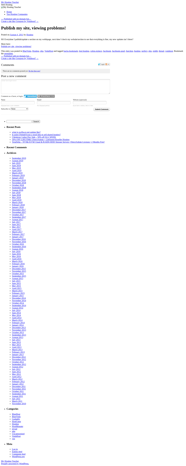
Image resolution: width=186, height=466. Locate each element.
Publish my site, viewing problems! (16, 46)
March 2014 (17, 320)
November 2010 (19, 403)
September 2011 (19, 394)
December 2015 (19, 268)
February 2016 (18, 264)
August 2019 (17, 161)
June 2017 (16, 224)
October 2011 (18, 391)
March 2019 (17, 173)
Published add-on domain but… (16, 19)
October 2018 (18, 185)
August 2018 (17, 190)
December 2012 (19, 357)
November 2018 (19, 183)
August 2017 (17, 219)
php (41, 51)
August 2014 (17, 308)
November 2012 (19, 359)
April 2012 (16, 376)
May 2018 (16, 197)
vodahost (169, 51)
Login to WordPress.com (46, 96)
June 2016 (16, 254)
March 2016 (17, 261)
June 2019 (16, 165)
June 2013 (16, 342)
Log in (15, 449)
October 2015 (18, 273)
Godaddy (16, 419)
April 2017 (16, 229)
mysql (14, 429)
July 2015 (16, 281)
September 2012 (19, 364)
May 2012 (16, 374)
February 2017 (18, 234)
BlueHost (16, 414)
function (129, 51)
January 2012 (18, 384)
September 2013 (19, 335)
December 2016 (19, 239)
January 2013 (18, 354)
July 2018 (16, 192)
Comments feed (18, 454)
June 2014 (16, 313)
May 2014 (16, 315)
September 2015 (19, 276)
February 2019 (18, 175)
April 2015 (16, 288)
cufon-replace (96, 51)
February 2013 (18, 352)
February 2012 (18, 381)
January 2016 (18, 266)
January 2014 (18, 325)
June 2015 (16, 283)
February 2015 (18, 293)
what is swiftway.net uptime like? (26, 132)
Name (3, 100)
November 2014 (19, 300)
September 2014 (19, 305)
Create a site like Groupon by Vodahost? (20, 21)
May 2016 (16, 256)
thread (161, 51)
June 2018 (16, 195)
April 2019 (16, 170)
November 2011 (19, 389)
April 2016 (16, 259)
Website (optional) (80, 100)
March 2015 (17, 291)
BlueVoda (27, 51)
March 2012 (17, 379)
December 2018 (19, 180)
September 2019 (19, 158)
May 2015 (16, 286)
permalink (8, 53)
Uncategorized (18, 434)
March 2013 (17, 349)
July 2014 (16, 310)
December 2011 (19, 386)
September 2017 (19, 217)
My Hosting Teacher (10, 2)
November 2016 (19, 241)
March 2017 (17, 232)
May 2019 (16, 168)
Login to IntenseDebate (30, 96)
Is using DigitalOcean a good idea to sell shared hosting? (36, 134)
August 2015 (17, 278)
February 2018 (18, 205)
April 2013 (16, 347)
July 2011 (16, 399)
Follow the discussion (107, 64)
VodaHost (49, 51)
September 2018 (19, 188)
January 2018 (18, 207)
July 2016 (16, 251)
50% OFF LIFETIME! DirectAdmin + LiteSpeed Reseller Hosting (40, 139)
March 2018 (17, 202)
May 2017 (16, 227)
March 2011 (17, 401)
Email (39, 100)
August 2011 (17, 396)
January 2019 (18, 178)
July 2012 (16, 369)
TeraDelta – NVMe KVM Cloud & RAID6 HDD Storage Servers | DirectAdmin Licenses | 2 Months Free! (58, 142)
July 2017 (16, 222)
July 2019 (16, 163)
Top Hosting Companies (17, 14)
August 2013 (17, 337)
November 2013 (19, 330)
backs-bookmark (71, 51)
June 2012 (16, 372)
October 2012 (18, 362)
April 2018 (16, 200)
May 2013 (16, 345)
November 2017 (19, 212)
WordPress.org (18, 456)
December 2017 (19, 210)
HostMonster (17, 426)
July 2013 (16, 340)
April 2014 (16, 318)
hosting (137, 51)
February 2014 (18, 322)
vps (13, 439)
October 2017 (18, 215)
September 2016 (19, 246)
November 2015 (19, 271)
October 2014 (18, 303)
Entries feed (17, 451)
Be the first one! (34, 71)
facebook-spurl (118, 51)
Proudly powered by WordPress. (15, 463)
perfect (144, 51)
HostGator (16, 421)
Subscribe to (6, 109)
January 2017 (18, 237)
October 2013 (18, 332)
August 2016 (17, 249)
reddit (155, 51)
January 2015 (18, 295)
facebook (107, 51)
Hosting (29, 35)
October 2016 (18, 244)
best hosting (84, 51)
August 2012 (17, 367)
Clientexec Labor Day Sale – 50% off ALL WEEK (34, 137)
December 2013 (19, 327)
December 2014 (19, 298)
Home (9, 12)
